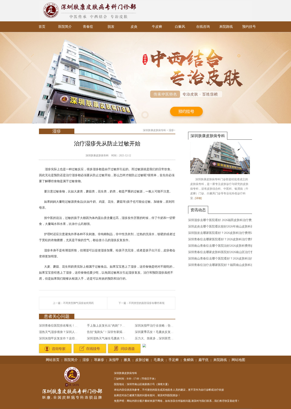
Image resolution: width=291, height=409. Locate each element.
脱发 (111, 26)
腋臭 (127, 360)
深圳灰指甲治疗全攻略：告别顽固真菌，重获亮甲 (167, 325)
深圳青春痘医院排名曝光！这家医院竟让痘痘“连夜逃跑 (75, 325)
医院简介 (65, 26)
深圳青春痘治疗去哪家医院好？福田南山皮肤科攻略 (222, 265)
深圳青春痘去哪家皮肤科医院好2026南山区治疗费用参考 (225, 252)
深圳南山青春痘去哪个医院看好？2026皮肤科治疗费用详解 (227, 258)
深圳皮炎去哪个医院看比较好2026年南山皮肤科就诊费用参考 (228, 226)
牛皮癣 (157, 26)
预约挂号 (249, 26)
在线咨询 (203, 26)
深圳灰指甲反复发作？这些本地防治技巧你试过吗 (72, 338)
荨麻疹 (99, 360)
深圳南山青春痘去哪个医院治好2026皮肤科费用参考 (222, 245)
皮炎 (134, 26)
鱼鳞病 (188, 360)
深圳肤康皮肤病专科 (154, 130)
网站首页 (52, 360)
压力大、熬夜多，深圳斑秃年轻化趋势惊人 (163, 338)
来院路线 (226, 26)
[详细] (198, 198)
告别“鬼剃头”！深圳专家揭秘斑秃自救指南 (115, 332)
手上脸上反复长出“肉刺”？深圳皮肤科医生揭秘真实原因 (124, 325)
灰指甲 (114, 360)
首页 (42, 26)
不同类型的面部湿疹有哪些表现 (146, 303)
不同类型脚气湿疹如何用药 (78, 303)
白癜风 (180, 26)
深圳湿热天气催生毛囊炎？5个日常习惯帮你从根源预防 (123, 338)
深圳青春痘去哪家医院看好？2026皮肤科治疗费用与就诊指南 (228, 239)
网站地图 (238, 360)
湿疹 (171, 130)
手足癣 (174, 360)
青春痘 (88, 26)
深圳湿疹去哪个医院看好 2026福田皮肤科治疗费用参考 (224, 220)
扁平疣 (203, 360)
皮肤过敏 (142, 360)
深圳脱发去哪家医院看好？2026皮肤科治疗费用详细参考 (225, 233)
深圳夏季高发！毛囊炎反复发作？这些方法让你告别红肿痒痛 (175, 332)
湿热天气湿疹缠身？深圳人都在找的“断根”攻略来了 (73, 332)
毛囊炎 (159, 360)
